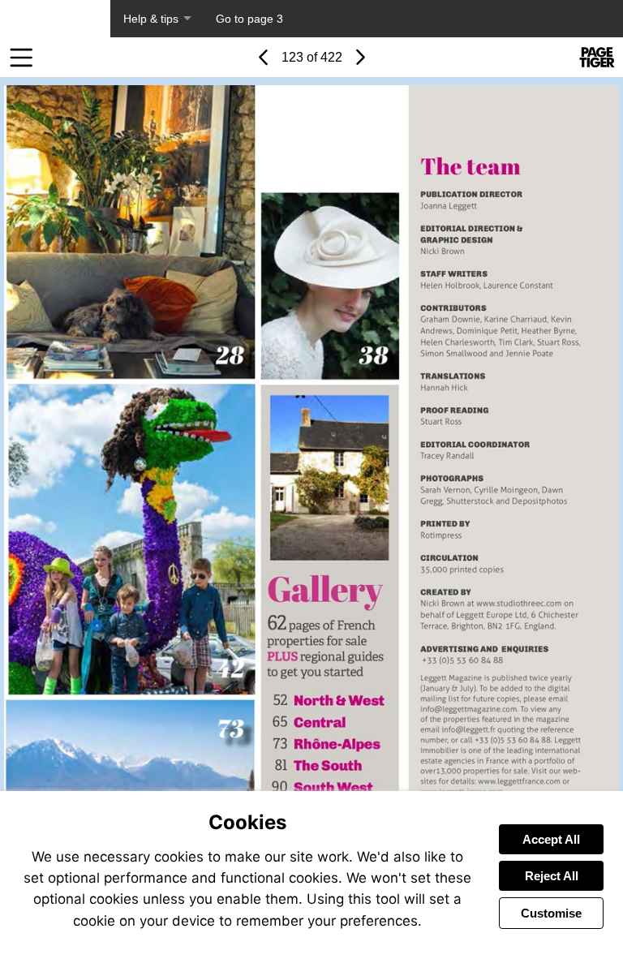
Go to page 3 (249, 18)
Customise (551, 913)
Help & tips (150, 18)
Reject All (551, 876)
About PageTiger (55, 18)
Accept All (551, 839)
